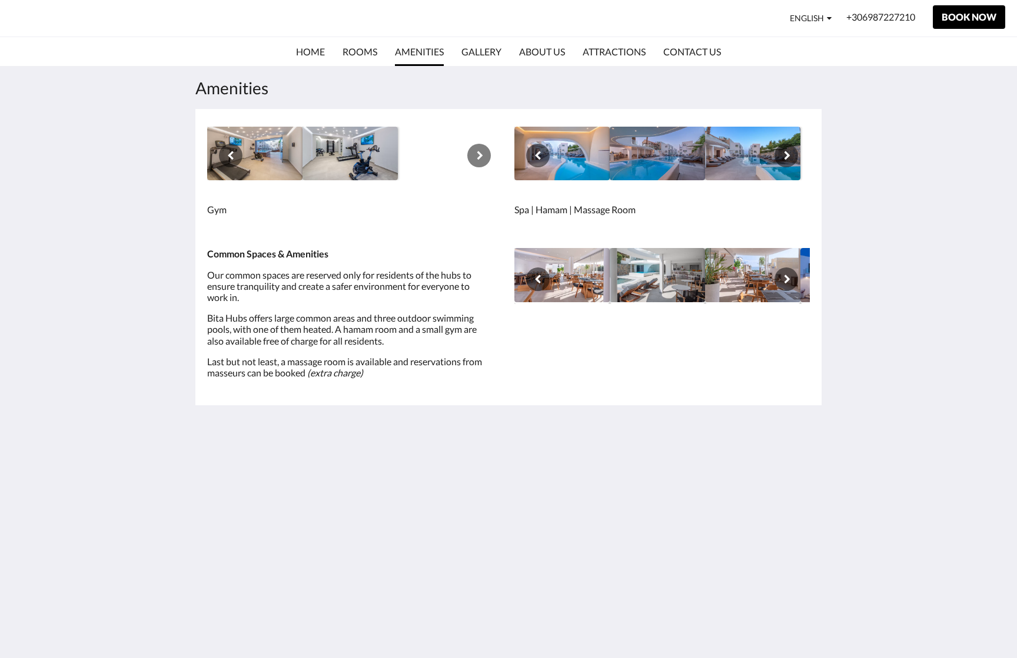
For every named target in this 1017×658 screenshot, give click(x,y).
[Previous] (230, 155)
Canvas (795, 546)
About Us (431, 506)
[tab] (457, 437)
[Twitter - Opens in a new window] (798, 463)
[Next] (479, 155)
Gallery (426, 476)
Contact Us (435, 496)
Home (424, 456)
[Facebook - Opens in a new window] (701, 463)
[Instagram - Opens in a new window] (733, 463)
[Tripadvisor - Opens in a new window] (765, 463)
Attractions (435, 486)
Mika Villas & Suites (85, 18)
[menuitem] (310, 52)
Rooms (426, 466)
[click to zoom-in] (255, 153)
